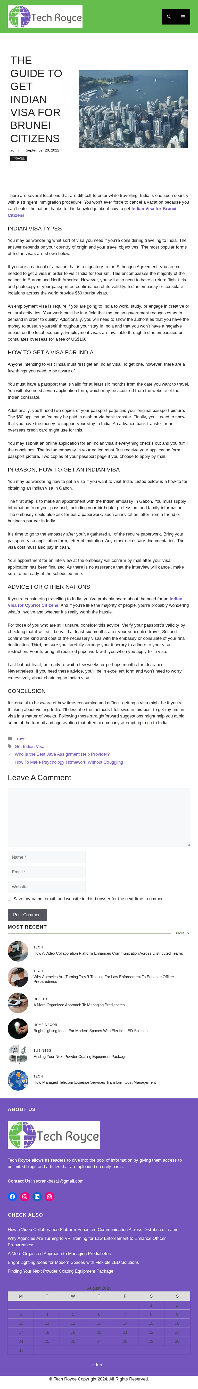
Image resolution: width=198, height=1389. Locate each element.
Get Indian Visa (29, 746)
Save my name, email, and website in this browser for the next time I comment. (89, 898)
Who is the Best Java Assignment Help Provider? (62, 754)
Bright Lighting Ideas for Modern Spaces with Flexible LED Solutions (92, 1030)
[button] (169, 17)
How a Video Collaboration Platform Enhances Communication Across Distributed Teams (108, 953)
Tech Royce (19, 1160)
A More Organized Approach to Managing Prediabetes (79, 1005)
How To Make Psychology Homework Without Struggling (69, 762)
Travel (19, 158)
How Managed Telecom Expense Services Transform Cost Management (95, 1082)
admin (15, 150)
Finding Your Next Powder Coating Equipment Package (80, 1056)
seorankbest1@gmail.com (58, 1181)
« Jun (96, 1364)
